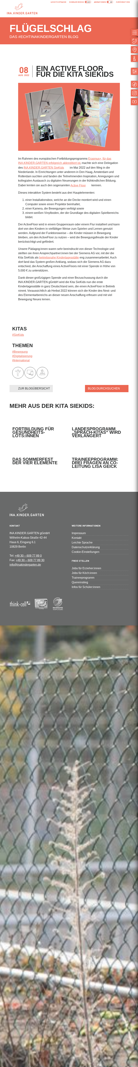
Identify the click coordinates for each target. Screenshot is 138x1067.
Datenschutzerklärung (86, 547)
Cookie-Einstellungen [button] (85, 551)
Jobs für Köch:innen (84, 572)
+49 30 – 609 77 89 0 (28, 555)
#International (21, 360)
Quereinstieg (80, 582)
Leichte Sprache (58, 2)
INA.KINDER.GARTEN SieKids (44, 167)
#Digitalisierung (22, 356)
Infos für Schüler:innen (86, 587)
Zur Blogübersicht (34, 388)
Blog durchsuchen (104, 388)
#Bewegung (20, 351)
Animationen (100, 2)
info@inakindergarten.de (25, 564)
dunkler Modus (76, 2)
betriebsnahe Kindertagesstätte (59, 257)
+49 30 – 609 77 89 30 (30, 560)
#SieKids (18, 334)
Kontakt (76, 537)
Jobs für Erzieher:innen (86, 568)
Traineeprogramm (83, 577)
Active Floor (78, 185)
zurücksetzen (123, 2)
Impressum (79, 533)
